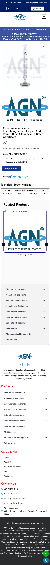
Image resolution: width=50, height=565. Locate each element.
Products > (22, 29)
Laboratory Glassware (30, 148)
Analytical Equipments (25, 294)
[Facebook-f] (8, 8)
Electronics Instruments (25, 289)
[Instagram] (12, 8)
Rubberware (11, 339)
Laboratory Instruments (25, 317)
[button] (44, 47)
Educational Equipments (25, 300)
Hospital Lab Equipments (25, 306)
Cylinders (16, 148)
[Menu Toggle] (44, 16)
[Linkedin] (17, 8)
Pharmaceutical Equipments (25, 334)
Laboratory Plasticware (16, 323)
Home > (8, 29)
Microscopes (25, 328)
